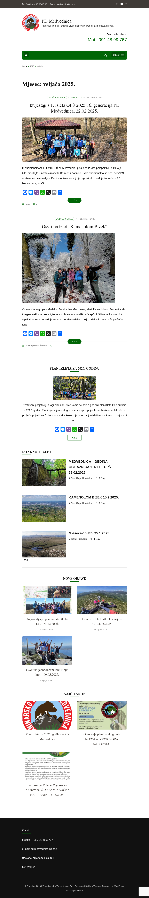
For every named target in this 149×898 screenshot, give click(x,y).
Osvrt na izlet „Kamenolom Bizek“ (74, 226)
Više (74, 200)
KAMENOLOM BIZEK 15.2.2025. (94, 497)
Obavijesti (75, 97)
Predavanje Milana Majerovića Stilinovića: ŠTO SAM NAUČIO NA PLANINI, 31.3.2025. (47, 790)
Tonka (27, 204)
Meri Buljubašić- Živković (36, 345)
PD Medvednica (56, 21)
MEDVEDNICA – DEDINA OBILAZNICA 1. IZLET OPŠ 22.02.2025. (90, 467)
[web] (117, 1)
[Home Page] (26, 54)
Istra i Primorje (79, 539)
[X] (80, 429)
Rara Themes (94, 886)
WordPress (119, 886)
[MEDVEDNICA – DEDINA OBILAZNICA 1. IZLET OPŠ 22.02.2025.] (44, 461)
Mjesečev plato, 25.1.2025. (89, 533)
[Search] (105, 55)
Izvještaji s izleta (56, 97)
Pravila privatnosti (74, 890)
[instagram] (126, 1)
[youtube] (121, 1)
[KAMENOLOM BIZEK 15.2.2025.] (44, 497)
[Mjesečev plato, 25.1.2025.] (44, 533)
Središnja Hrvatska (81, 478)
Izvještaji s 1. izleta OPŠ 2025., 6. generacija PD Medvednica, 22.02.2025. (74, 108)
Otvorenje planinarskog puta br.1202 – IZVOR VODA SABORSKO (102, 739)
